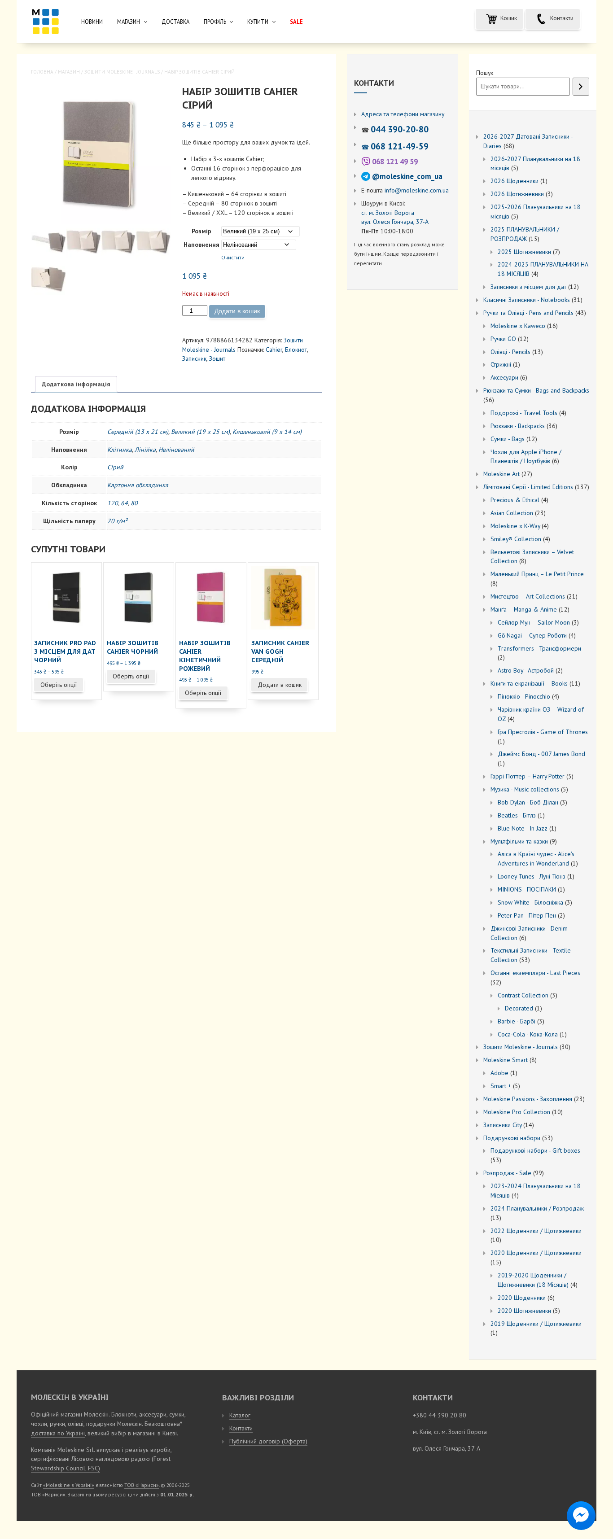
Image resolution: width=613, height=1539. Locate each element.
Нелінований (176, 450)
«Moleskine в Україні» (68, 1485)
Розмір (201, 231)
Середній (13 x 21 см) (137, 432)
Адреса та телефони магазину (402, 114)
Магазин (128, 21)
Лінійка (145, 450)
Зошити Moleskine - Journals (122, 72)
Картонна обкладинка (137, 485)
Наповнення (201, 244)
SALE (296, 21)
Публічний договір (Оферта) (268, 1441)
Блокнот (296, 349)
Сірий (115, 467)
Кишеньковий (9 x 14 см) (267, 432)
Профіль (215, 21)
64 (124, 503)
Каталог (239, 1415)
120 (112, 503)
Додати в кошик (237, 311)
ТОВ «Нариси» (141, 1485)
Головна (42, 72)
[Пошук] (581, 87)
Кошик (508, 18)
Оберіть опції (58, 685)
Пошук (484, 73)
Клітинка (119, 450)
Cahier (274, 349)
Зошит (217, 358)
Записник (194, 358)
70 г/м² (117, 521)
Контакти (561, 18)
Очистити (233, 257)
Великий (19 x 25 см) (200, 432)
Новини (92, 21)
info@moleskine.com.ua (417, 190)
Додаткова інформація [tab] (76, 384)
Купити (257, 21)
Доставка (175, 21)
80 (134, 503)
